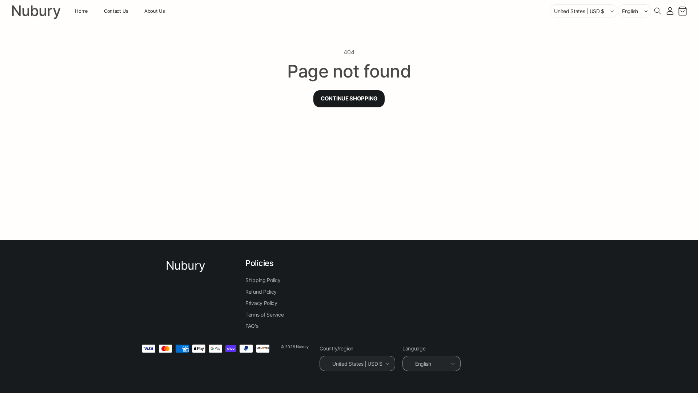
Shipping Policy (263, 280)
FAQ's (251, 326)
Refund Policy (261, 292)
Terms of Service (264, 314)
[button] (657, 11)
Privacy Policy (261, 303)
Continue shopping (349, 98)
